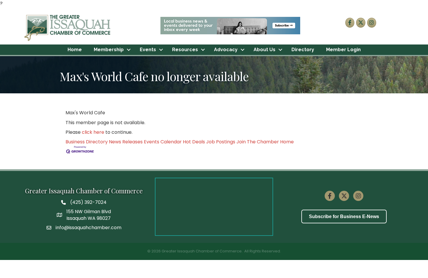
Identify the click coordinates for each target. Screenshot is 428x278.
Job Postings (220, 141)
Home (75, 49)
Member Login (343, 49)
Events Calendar (163, 141)
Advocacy (226, 49)
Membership (109, 49)
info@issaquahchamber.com (88, 227)
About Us (264, 49)
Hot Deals (194, 141)
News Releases (126, 141)
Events (148, 49)
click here (93, 132)
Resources (185, 49)
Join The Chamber (257, 141)
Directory (302, 49)
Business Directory (87, 141)
